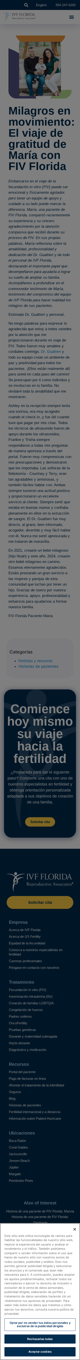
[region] (40, 1291)
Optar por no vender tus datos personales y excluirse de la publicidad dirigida (40, 1324)
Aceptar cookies (40, 1351)
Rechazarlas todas (40, 1339)
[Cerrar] (75, 1229)
